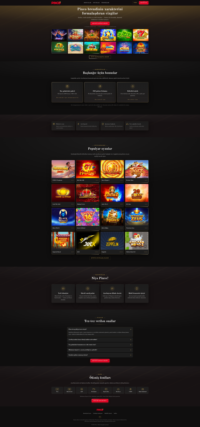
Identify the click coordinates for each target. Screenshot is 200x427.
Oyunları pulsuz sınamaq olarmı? (78, 355)
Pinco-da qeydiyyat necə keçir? (78, 329)
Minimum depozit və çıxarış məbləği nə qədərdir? (83, 350)
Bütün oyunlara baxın (100, 258)
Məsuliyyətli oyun (87, 413)
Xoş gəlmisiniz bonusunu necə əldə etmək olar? (82, 344)
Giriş (135, 2)
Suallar (115, 413)
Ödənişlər (105, 2)
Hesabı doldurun (100, 400)
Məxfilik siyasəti (108, 413)
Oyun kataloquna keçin (100, 56)
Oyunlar (96, 2)
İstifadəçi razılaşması (97, 413)
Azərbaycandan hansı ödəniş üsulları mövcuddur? (83, 339)
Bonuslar (87, 2)
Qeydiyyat (143, 2)
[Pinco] (56, 3)
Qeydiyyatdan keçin (100, 23)
